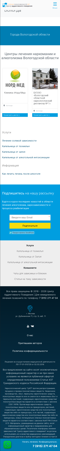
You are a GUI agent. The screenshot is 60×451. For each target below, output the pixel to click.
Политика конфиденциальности (30, 351)
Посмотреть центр (10, 115)
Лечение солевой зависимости (19, 140)
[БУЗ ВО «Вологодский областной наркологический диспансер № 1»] (45, 78)
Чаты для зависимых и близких (30, 273)
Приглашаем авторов (30, 343)
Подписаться (30, 225)
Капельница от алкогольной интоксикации (26, 157)
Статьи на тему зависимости (30, 279)
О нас (30, 335)
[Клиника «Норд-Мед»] (15, 78)
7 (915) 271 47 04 (48, 298)
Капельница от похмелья (16, 146)
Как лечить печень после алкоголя (21, 173)
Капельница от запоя (13, 151)
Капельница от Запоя (30, 256)
